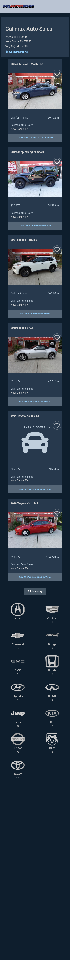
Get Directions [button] (18, 51)
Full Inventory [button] (35, 591)
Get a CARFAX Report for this (35, 138)
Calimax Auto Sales (22, 125)
